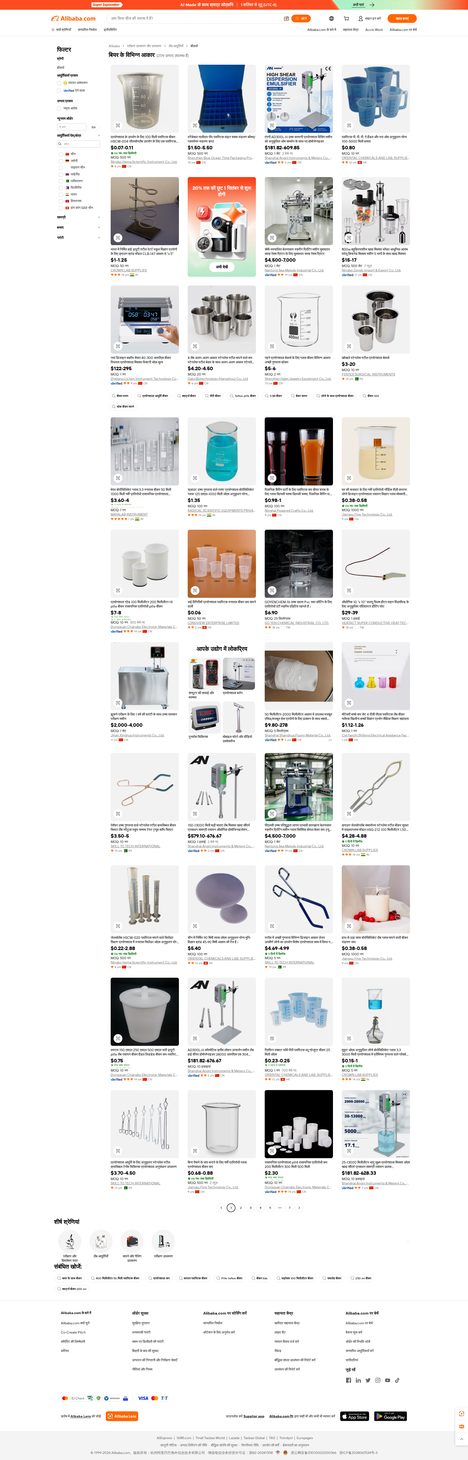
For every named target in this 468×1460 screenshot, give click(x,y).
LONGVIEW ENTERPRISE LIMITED (213, 623)
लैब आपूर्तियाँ (176, 46)
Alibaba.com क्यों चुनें (75, 1323)
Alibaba (114, 46)
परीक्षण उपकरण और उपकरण (144, 46)
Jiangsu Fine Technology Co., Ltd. (367, 514)
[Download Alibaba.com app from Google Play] (390, 1416)
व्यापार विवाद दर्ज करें (286, 1342)
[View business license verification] (278, 1452)
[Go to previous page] (221, 1207)
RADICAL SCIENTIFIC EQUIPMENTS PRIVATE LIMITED (222, 510)
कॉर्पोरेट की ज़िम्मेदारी (73, 1342)
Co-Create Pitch (73, 1332)
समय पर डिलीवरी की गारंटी (148, 1342)
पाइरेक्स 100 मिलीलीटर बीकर (297, 1278)
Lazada (234, 1438)
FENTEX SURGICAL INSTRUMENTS (368, 374)
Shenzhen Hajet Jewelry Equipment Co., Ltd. (298, 379)
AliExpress (164, 1438)
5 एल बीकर (276, 396)
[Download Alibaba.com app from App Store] (354, 1416)
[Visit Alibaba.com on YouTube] (387, 1380)
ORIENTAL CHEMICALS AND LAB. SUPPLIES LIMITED (376, 158)
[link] (461, 1413)
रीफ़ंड (277, 1351)
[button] (286, 18)
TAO (272, 1438)
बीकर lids (261, 1278)
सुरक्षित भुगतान (141, 1323)
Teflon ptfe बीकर (245, 396)
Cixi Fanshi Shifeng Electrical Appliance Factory (376, 735)
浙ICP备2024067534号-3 (358, 1453)
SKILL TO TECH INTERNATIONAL (135, 846)
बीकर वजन (122, 396)
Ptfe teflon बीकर (231, 1278)
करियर (65, 1351)
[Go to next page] (299, 1207)
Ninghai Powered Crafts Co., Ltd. (289, 510)
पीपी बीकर (215, 396)
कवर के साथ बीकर (72, 1278)
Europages (305, 1438)
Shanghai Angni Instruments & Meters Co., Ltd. (299, 158)
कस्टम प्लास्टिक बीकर (195, 1278)
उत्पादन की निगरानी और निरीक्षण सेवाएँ (154, 1360)
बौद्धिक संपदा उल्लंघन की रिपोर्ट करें (294, 1360)
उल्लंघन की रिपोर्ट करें (287, 1369)
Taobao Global (254, 1438)
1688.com (183, 1438)
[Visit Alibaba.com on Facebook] (348, 1380)
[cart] (347, 19)
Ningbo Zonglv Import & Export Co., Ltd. (371, 270)
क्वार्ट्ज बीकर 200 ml (74, 1289)
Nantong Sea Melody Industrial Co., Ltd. (294, 270)
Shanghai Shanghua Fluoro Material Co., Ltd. (298, 735)
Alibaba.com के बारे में (76, 1313)
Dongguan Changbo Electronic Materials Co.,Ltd (145, 627)
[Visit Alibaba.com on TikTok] (397, 1380)
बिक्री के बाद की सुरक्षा (145, 1351)
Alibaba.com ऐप (281, 1416)
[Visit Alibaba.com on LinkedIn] (358, 1380)
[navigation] (78, 627)
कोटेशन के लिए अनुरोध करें (219, 1332)
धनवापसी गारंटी (141, 1332)
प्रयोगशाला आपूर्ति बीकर (155, 396)
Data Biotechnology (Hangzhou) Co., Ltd (218, 379)
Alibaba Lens (80, 1416)
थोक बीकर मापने (125, 406)
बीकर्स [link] (194, 46)
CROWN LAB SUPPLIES (129, 270)
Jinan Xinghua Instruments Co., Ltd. (137, 735)
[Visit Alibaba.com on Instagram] (378, 1380)
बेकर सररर (301, 396)
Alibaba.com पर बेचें (359, 1323)
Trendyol (285, 1438)
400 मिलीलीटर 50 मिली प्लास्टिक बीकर (117, 1278)
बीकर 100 (373, 396)
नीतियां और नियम (142, 1369)
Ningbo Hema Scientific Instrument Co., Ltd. (144, 162)
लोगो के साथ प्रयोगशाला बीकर (337, 396)
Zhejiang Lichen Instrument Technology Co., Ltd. (145, 379)
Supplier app (254, 1416)
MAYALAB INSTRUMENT (129, 514)
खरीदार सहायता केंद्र (287, 1323)
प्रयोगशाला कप (161, 1278)
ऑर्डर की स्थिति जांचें (358, 1342)
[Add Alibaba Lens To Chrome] (122, 1416)
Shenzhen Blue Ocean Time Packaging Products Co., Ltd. (222, 158)
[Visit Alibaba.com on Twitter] (368, 1380)
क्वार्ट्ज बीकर (189, 396)
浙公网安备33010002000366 (313, 1453)
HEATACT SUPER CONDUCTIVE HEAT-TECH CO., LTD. (376, 623)
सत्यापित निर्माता (212, 1323)
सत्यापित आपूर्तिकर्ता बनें (360, 1351)
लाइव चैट (280, 1332)
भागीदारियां (352, 1360)
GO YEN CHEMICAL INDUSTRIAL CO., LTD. (297, 623)
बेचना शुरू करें (354, 1332)
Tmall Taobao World (210, 1438)
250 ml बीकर (363, 1278)
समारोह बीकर (334, 1278)
